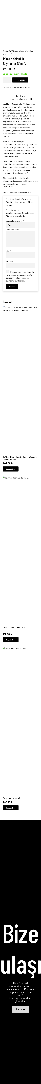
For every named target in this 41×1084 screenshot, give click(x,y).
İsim (8, 251)
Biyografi (15, 51)
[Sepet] (38, 3)
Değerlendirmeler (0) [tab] (20, 98)
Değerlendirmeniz (14, 229)
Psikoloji (26, 87)
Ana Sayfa (7, 51)
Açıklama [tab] (20, 95)
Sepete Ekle (20, 80)
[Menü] (29, 2)
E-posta (10, 261)
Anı (21, 87)
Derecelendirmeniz (15, 221)
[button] (34, 3)
